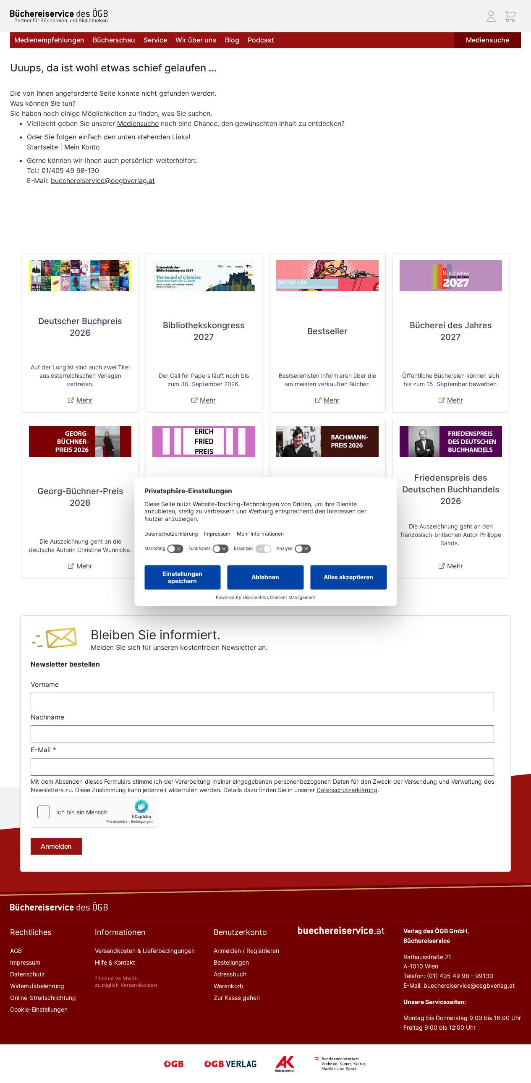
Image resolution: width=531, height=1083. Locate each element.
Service (155, 40)
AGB (16, 950)
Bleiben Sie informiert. (155, 634)
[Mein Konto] (491, 16)
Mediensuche (487, 40)
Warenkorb (228, 985)
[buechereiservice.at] (341, 930)
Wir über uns (196, 40)
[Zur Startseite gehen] (59, 12)
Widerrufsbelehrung (37, 985)
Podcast (261, 40)
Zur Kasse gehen (237, 997)
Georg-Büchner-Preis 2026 (80, 497)
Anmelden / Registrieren (246, 950)
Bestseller (327, 331)
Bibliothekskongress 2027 (204, 331)
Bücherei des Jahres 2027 (451, 331)
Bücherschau (114, 40)
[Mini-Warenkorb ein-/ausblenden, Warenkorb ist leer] (510, 16)
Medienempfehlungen (49, 40)
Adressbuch (230, 974)
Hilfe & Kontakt (115, 962)
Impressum (25, 962)
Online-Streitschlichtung (43, 997)
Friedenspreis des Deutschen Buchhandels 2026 (451, 489)
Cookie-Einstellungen (39, 1009)
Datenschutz (27, 974)
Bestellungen (231, 962)
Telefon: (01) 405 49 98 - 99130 (448, 975)
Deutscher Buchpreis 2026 (80, 327)
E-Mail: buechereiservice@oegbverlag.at (459, 985)
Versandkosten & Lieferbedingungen (145, 950)
